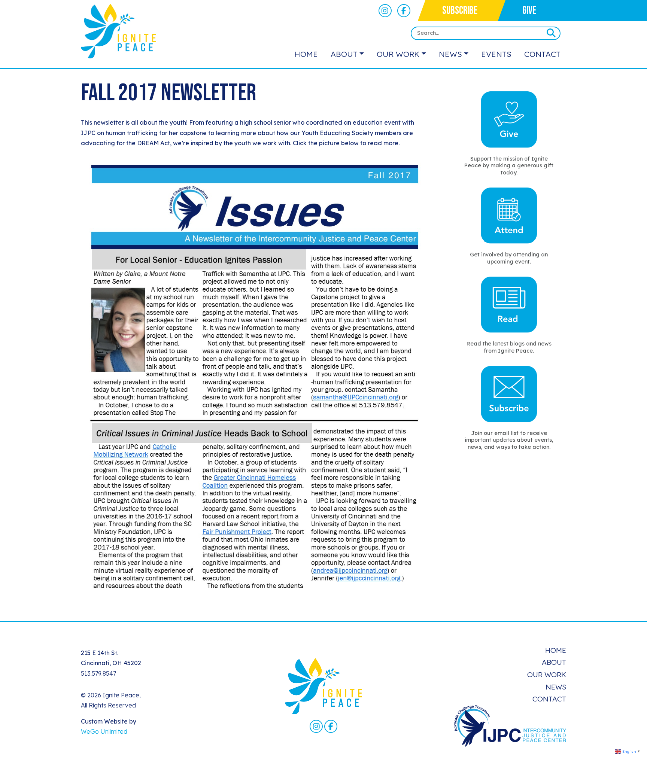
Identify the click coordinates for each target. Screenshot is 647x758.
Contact (542, 54)
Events (496, 54)
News (450, 54)
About (344, 54)
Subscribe (459, 10)
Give (529, 10)
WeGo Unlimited (104, 731)
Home (306, 54)
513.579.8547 (98, 673)
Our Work (398, 54)
